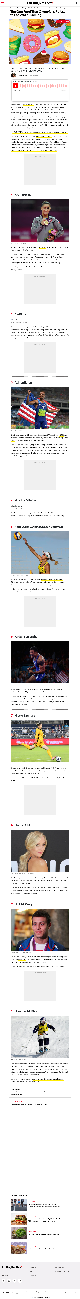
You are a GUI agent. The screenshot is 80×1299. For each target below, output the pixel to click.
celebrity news (18, 1104)
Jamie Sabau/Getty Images (19, 508)
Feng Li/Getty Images (17, 684)
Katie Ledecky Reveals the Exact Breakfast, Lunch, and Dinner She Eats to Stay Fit (37, 1080)
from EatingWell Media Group (52, 579)
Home (12, 8)
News (39, 1104)
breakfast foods (34, 692)
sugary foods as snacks (44, 136)
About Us (33, 1267)
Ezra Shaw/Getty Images (18, 1059)
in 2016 (61, 435)
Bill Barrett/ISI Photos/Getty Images (22, 763)
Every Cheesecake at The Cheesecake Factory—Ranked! (37, 268)
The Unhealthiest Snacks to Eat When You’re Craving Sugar (45, 132)
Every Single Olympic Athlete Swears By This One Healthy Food (34, 150)
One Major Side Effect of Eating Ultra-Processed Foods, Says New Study (38, 779)
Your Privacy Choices (42, 1298)
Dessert (31, 1104)
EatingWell (22, 959)
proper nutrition (28, 104)
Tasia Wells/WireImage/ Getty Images (22, 873)
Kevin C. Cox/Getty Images (19, 322)
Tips (45, 1104)
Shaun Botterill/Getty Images (20, 430)
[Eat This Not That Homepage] (40, 3)
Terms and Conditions (62, 1271)
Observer (42, 247)
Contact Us (33, 1275)
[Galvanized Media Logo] (8, 1292)
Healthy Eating (21, 8)
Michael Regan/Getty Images (20, 243)
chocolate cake (37, 262)
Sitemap (32, 1271)
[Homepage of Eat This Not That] (12, 1267)
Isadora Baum (23, 75)
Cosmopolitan (42, 1066)
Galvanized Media (30, 1292)
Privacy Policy (59, 1267)
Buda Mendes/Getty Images (19, 575)
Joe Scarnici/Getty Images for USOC (22, 952)
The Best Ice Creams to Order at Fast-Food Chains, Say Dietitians (42, 966)
